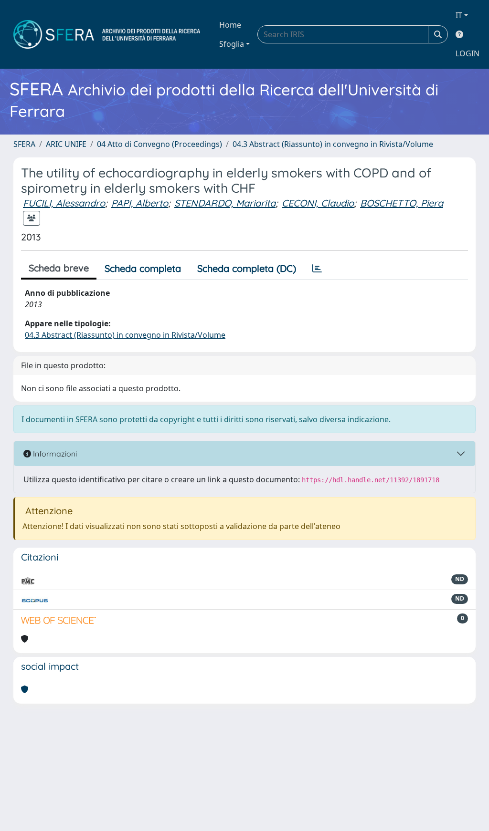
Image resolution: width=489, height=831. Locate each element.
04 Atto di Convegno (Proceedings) (159, 144)
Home (230, 25)
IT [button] (459, 15)
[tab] (317, 269)
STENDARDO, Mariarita (225, 203)
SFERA (24, 144)
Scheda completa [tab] (143, 268)
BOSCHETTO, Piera (401, 203)
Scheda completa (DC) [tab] (246, 268)
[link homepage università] (107, 34)
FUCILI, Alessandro (64, 203)
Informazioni (54, 453)
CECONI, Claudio (318, 203)
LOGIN (467, 53)
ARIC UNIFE (66, 144)
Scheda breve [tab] (59, 268)
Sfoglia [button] (231, 44)
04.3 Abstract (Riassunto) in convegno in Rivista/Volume (333, 144)
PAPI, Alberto (139, 203)
